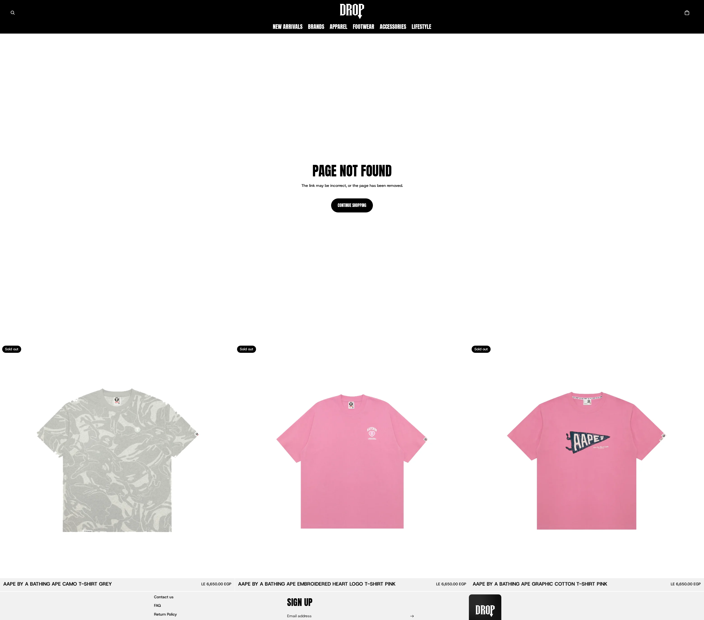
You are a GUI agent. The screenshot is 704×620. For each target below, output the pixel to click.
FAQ (157, 605)
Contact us (164, 596)
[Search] (13, 13)
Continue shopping (352, 205)
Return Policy (165, 614)
